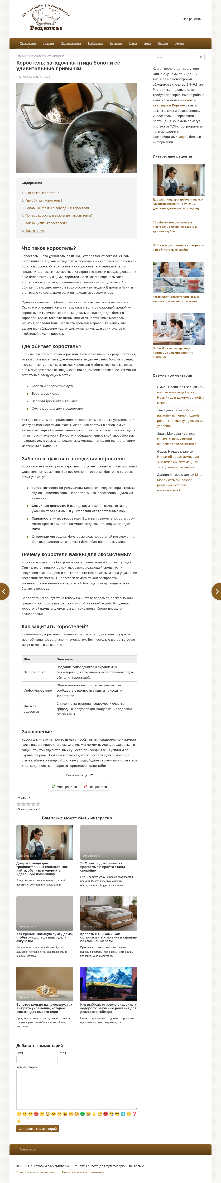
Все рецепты (192, 19)
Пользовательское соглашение (83, 1172)
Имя (19, 1053)
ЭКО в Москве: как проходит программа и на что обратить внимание (173, 353)
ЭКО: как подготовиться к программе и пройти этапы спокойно (102, 866)
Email (61, 1053)
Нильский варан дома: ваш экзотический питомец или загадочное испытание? (178, 462)
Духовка (48, 43)
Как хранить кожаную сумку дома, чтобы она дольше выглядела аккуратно (44, 937)
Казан (147, 43)
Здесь (183, 137)
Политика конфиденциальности (38, 1172)
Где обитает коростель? (44, 200)
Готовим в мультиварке (30, 55)
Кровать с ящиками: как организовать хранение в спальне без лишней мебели (108, 937)
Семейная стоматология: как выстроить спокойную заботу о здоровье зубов (175, 227)
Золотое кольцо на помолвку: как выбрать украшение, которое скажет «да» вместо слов (44, 1008)
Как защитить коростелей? (46, 223)
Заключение (34, 230)
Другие (179, 43)
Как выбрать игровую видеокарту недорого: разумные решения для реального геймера (108, 1008)
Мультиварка (28, 43)
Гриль (133, 43)
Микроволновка (71, 43)
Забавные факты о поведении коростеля (57, 208)
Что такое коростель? (42, 193)
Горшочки (116, 43)
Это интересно (55, 55)
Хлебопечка (95, 43)
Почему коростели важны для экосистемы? (59, 215)
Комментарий (27, 1067)
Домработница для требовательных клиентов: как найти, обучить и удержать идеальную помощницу (42, 868)
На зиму (163, 43)
